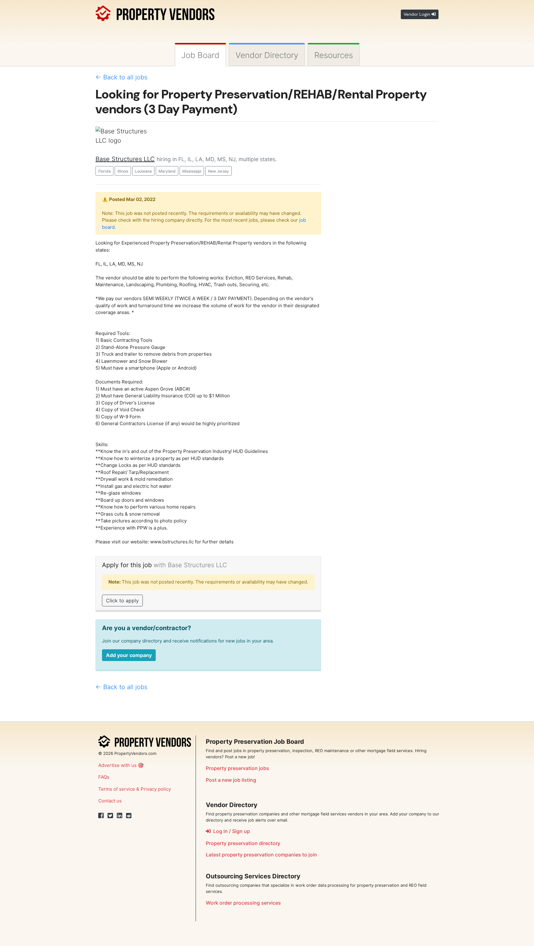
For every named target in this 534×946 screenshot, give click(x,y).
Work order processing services (243, 903)
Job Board (200, 55)
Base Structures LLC (125, 159)
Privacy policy (156, 789)
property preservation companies (261, 855)
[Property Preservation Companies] (154, 12)
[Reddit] (129, 815)
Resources (333, 55)
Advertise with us (117, 765)
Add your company (129, 655)
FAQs (103, 777)
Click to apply (122, 600)
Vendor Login (417, 14)
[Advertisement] (384, 219)
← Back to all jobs (121, 77)
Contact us (110, 801)
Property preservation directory (243, 843)
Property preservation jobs (237, 768)
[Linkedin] (119, 815)
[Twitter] (110, 815)
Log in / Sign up (230, 831)
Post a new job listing (231, 780)
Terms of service (116, 789)
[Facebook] (101, 815)
